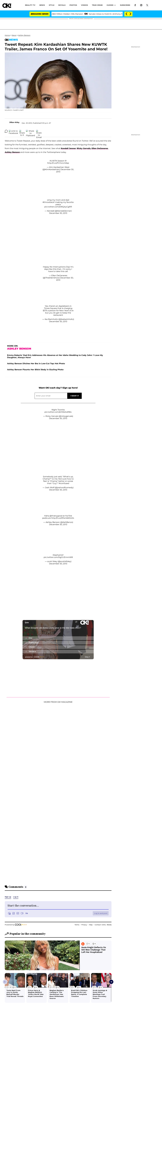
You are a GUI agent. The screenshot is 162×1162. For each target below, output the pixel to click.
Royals (61, 5)
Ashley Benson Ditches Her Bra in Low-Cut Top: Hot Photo (36, 363)
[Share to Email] (39, 131)
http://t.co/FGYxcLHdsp (58, 163)
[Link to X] (147, 5)
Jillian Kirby (14, 122)
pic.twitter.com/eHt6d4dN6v (58, 412)
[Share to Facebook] (13, 131)
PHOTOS (73, 5)
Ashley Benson (24, 35)
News (14, 35)
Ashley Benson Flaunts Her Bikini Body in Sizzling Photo (35, 369)
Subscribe (125, 5)
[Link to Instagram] (141, 5)
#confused (64, 483)
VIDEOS (84, 5)
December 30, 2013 (58, 213)
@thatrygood (56, 516)
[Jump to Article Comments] (6, 131)
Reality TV (30, 5)
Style (51, 5)
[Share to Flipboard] (30, 131)
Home (7, 35)
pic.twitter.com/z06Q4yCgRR (58, 207)
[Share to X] (22, 131)
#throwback (48, 202)
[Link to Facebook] (135, 5)
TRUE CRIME (97, 5)
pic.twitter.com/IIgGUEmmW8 (58, 557)
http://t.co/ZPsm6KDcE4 (62, 518)
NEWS (42, 5)
